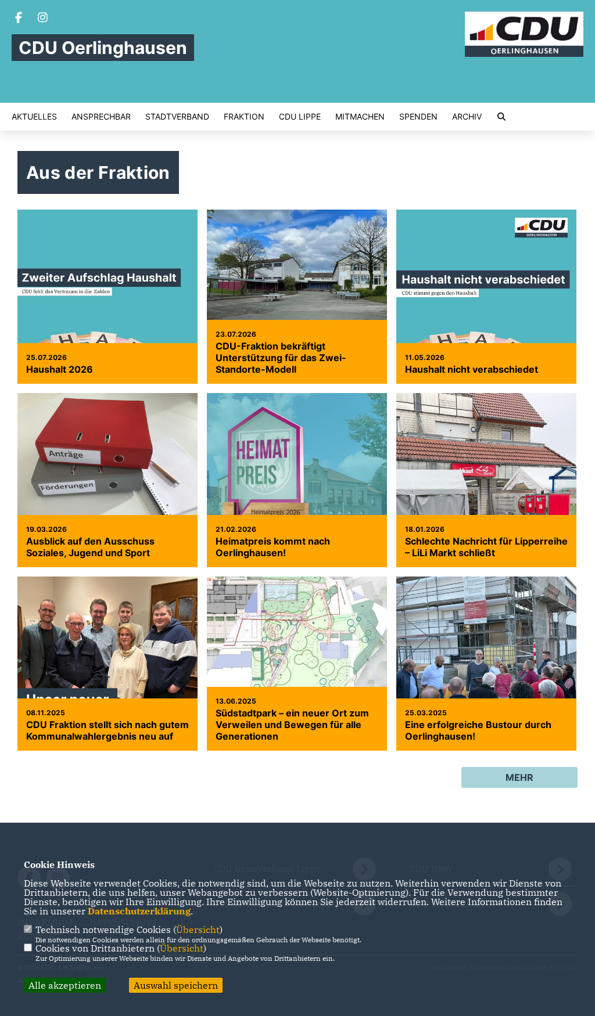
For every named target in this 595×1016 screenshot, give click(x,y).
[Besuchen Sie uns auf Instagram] (43, 18)
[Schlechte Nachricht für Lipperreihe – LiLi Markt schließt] (486, 505)
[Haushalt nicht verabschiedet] (486, 322)
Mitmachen (360, 117)
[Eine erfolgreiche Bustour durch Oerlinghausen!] (486, 666)
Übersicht (198, 929)
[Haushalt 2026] (107, 322)
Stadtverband (177, 117)
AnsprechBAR (101, 117)
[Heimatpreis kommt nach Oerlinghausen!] (297, 505)
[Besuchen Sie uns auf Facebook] (19, 18)
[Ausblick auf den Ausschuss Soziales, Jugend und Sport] (107, 460)
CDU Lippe (300, 117)
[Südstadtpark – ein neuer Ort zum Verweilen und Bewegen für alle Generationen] (297, 666)
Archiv (467, 117)
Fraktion (244, 117)
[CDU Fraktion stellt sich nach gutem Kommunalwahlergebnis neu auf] (107, 672)
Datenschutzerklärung (139, 911)
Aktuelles (34, 117)
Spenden (418, 117)
